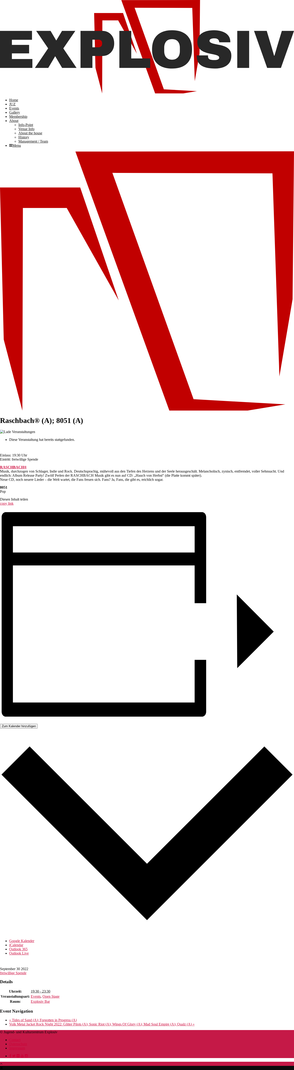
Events (14, 108)
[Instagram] (26, 1056)
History (23, 137)
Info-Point (25, 125)
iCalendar (16, 945)
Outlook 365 (18, 949)
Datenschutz (18, 1044)
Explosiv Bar (40, 1001)
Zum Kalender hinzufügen (19, 726)
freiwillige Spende (13, 973)
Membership (18, 116)
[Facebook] (10, 1056)
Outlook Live (19, 953)
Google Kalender (21, 941)
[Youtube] (22, 1056)
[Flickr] (18, 1056)
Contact (14, 1040)
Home (13, 100)
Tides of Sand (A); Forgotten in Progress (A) (43, 1020)
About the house (30, 133)
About (13, 121)
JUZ (12, 104)
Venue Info (26, 129)
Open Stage (50, 996)
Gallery (14, 112)
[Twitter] (14, 1056)
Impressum (17, 1048)
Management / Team (33, 141)
